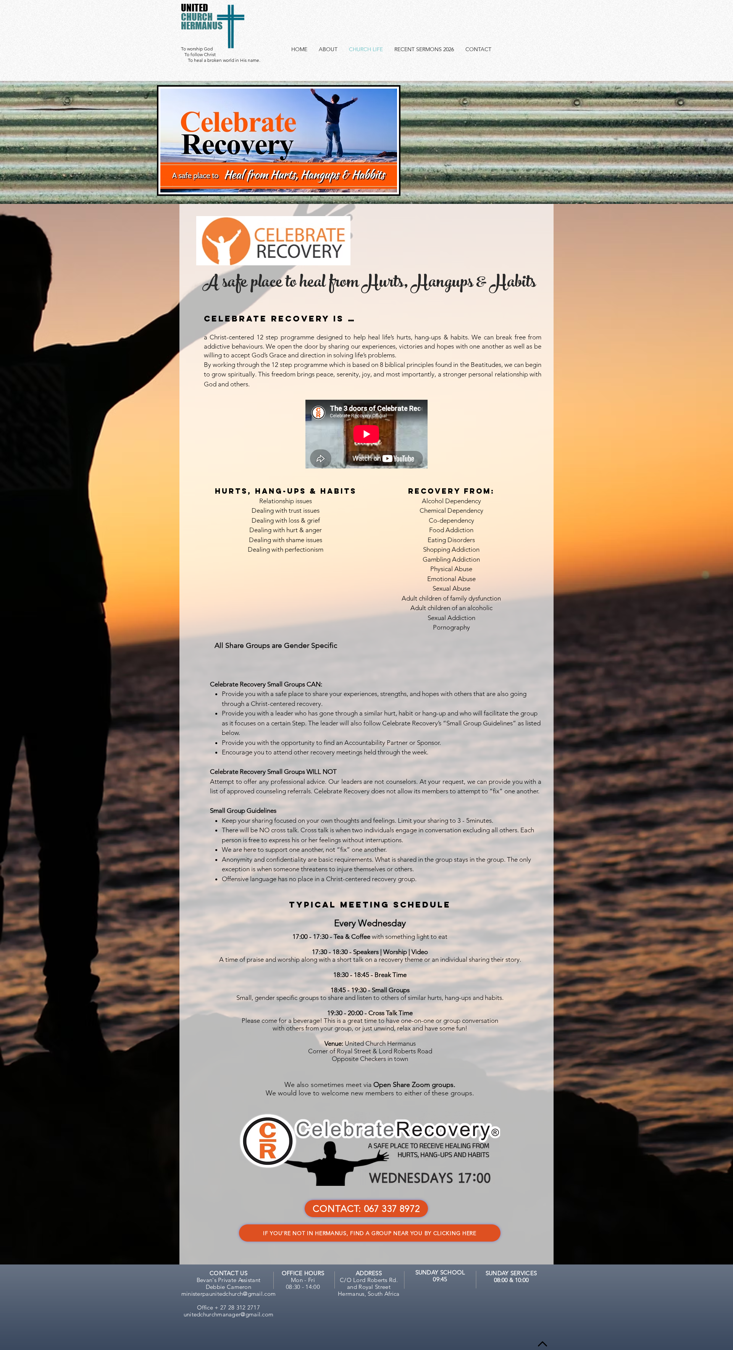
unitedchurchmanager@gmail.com (229, 1314)
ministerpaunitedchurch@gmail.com (228, 1293)
